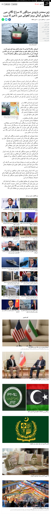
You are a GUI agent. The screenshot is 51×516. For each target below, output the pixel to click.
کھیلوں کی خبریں (45, 31)
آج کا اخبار (14, 4)
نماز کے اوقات (33, 1)
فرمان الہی (39, 1)
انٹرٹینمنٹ (47, 34)
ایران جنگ (37, 4)
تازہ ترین (41, 4)
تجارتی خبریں (46, 29)
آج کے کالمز (7, 4)
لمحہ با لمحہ (46, 22)
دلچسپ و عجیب (45, 38)
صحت (48, 36)
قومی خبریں (46, 25)
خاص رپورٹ (46, 40)
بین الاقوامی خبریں (42, 19)
